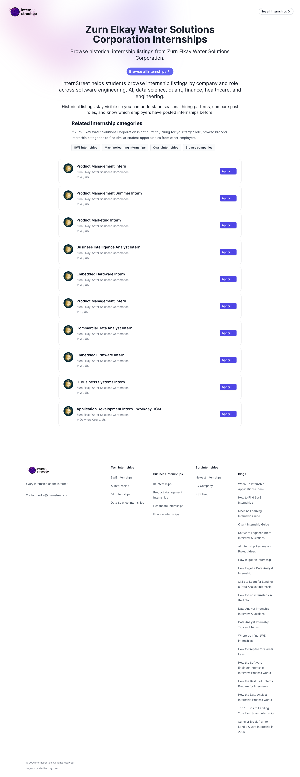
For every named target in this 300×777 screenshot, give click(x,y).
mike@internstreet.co (52, 495)
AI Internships (120, 485)
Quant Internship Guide (253, 524)
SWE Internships (121, 477)
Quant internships (165, 147)
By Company (204, 485)
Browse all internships (148, 71)
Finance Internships (166, 514)
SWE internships (85, 147)
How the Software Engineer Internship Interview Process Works (254, 667)
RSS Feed (202, 494)
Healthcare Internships (168, 506)
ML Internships (120, 494)
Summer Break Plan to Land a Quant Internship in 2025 (255, 726)
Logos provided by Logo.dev (42, 768)
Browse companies (199, 147)
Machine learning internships (125, 147)
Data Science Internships (127, 502)
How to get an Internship (254, 559)
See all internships (274, 11)
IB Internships (162, 484)
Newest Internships (208, 477)
